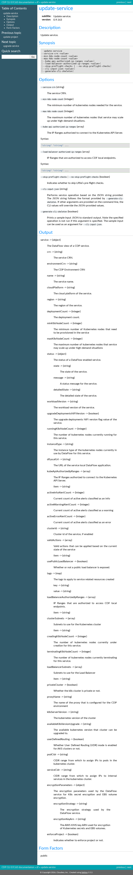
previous (120, 2)
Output (10, 25)
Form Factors (13, 28)
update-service (48, 2)
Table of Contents (14, 8)
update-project (10, 37)
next (129, 2)
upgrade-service (11, 46)
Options (10, 22)
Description (12, 16)
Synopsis (10, 19)
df (37, 2)
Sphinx (85, 872)
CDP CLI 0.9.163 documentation (18, 2)
